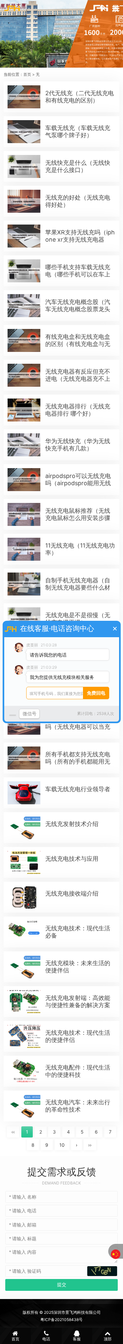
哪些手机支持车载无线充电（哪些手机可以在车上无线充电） (77, 274)
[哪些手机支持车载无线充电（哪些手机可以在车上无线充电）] (24, 270)
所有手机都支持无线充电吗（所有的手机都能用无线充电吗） (77, 761)
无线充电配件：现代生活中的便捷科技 (77, 1071)
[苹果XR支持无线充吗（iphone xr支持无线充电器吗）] (24, 236)
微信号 (29, 713)
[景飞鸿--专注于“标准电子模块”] (12, 8)
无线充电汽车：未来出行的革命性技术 (77, 1106)
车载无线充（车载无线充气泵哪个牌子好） (77, 131)
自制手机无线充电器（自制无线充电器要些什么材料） (77, 587)
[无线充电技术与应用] (24, 862)
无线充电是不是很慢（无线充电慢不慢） (77, 619)
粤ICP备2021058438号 (61, 1319)
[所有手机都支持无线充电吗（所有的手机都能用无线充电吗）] (24, 758)
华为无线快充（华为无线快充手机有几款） (77, 445)
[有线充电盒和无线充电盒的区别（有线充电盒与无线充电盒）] (24, 340)
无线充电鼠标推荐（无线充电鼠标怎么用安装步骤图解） (77, 518)
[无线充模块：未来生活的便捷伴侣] (24, 966)
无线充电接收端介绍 (71, 893)
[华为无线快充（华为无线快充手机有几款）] (24, 444)
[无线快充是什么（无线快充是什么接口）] (24, 166)
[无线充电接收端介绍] (24, 897)
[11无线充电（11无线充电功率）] (24, 549)
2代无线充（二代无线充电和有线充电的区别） (79, 97)
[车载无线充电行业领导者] (24, 792)
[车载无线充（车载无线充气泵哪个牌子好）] (24, 131)
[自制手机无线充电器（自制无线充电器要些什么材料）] (24, 584)
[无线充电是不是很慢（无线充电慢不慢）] (24, 618)
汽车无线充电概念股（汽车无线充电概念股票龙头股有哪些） (77, 309)
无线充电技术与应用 (71, 858)
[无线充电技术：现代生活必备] (24, 932)
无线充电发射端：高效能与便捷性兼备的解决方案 (77, 1001)
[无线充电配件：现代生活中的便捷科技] (24, 1071)
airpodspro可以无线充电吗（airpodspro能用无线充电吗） (78, 483)
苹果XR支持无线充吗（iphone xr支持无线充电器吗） (80, 239)
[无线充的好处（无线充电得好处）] (24, 201)
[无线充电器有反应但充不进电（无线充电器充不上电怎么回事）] (24, 375)
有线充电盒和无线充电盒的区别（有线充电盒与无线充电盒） (77, 344)
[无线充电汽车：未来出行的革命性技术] (24, 1106)
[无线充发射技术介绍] (24, 827)
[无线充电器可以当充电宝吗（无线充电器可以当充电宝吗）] (24, 723)
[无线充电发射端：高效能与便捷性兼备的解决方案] (24, 1001)
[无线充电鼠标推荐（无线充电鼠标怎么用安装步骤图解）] (24, 514)
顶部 (108, 1338)
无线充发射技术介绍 (71, 823)
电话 (46, 1338)
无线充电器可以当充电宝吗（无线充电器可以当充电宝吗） (77, 726)
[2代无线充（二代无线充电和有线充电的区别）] (24, 96)
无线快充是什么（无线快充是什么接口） (77, 166)
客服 (77, 1338)
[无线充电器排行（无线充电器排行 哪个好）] (24, 410)
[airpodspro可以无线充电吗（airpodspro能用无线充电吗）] (24, 479)
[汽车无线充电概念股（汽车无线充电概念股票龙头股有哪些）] (24, 305)
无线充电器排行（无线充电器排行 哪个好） (77, 410)
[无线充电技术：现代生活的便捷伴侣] (24, 1036)
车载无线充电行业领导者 (77, 789)
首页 (27, 74)
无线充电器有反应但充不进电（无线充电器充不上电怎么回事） (77, 378)
